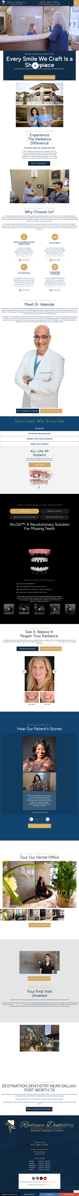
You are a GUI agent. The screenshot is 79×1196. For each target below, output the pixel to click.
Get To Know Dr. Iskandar (27, 411)
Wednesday (32, 1165)
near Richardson (18, 1004)
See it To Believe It (39, 163)
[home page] (13, 3)
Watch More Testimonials (39, 826)
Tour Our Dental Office (39, 925)
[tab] (34, 707)
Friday (31, 1170)
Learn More (39, 465)
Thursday (32, 1167)
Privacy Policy (56, 1182)
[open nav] (76, 3)
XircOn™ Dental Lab (54, 517)
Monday (31, 1161)
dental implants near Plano (50, 642)
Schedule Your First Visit (39, 978)
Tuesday (31, 1163)
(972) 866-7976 (49, 2)
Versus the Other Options (24, 517)
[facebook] (33, 1178)
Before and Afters (27, 649)
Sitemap (49, 1182)
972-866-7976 (39, 1145)
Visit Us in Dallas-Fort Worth (39, 1109)
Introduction (24, 511)
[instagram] (37, 1178)
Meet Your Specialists (51, 411)
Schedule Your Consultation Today (39, 77)
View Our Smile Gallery (50, 649)
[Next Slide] (54, 672)
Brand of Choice (54, 511)
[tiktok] (41, 1178)
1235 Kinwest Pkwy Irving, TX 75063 (49, 4)
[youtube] (45, 1178)
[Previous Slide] (25, 672)
